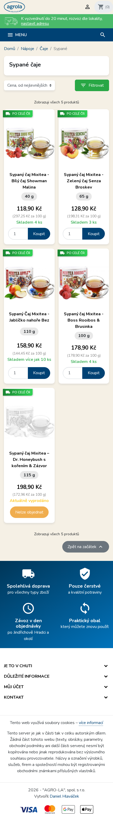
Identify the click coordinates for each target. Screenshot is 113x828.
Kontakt (14, 697)
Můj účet (14, 687)
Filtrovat (92, 85)
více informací (91, 723)
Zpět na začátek (86, 547)
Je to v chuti (18, 666)
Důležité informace (26, 676)
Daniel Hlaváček (64, 796)
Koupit (39, 234)
